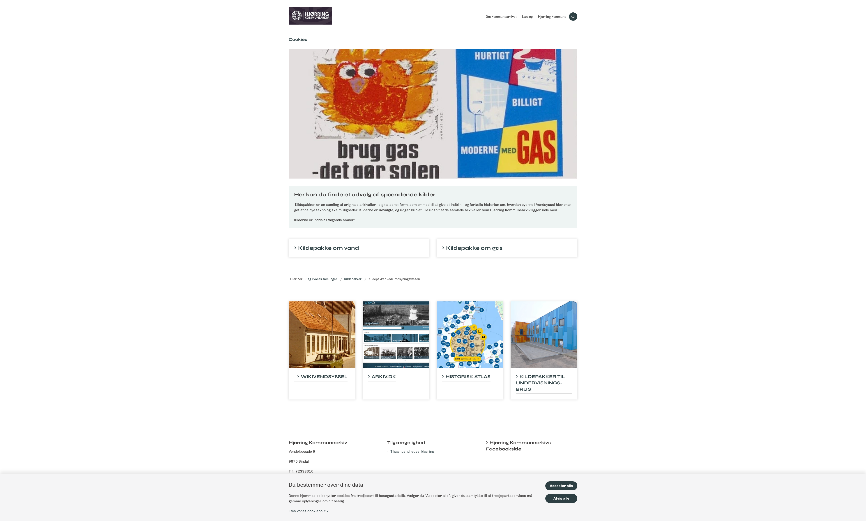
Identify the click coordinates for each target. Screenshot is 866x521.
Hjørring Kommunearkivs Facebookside (518, 446)
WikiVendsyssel (324, 376)
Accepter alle (561, 486)
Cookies (298, 39)
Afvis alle (561, 498)
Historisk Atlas (468, 376)
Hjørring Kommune (552, 17)
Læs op (527, 17)
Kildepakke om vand (328, 248)
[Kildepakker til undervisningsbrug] (544, 334)
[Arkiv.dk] (396, 334)
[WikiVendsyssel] (322, 334)
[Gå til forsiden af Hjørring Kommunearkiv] (386, 16)
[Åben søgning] (573, 16)
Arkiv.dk (384, 376)
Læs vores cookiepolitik (309, 511)
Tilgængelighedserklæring (412, 451)
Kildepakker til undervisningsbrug (540, 383)
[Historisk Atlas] (470, 334)
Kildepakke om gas (474, 248)
